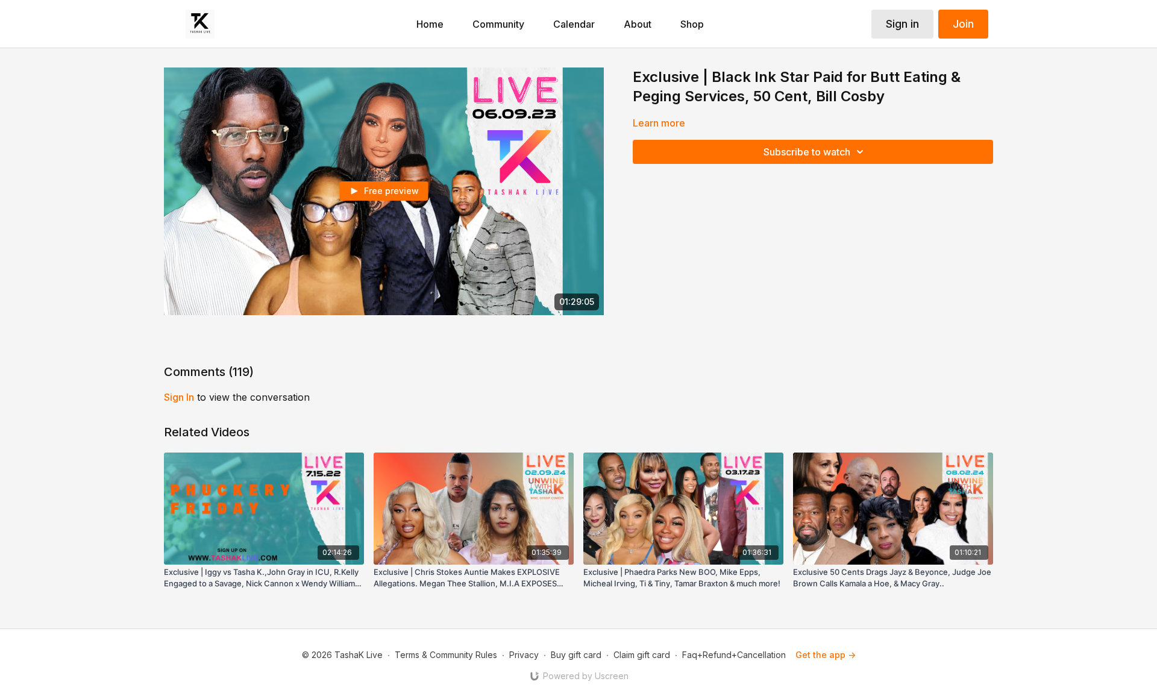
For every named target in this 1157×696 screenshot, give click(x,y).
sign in (179, 397)
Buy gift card (576, 655)
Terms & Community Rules (446, 655)
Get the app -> (825, 655)
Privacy (524, 655)
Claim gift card (641, 655)
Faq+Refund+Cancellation (734, 655)
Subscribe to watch (806, 152)
